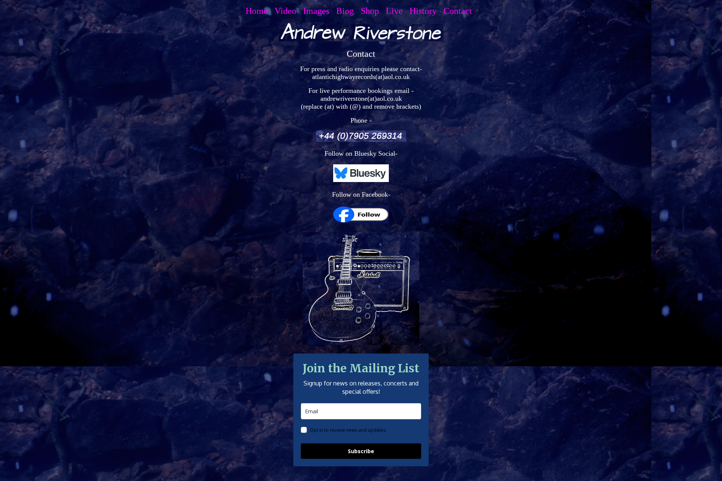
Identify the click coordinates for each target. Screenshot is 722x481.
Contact (459, 11)
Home (259, 11)
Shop (372, 11)
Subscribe (361, 451)
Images (318, 11)
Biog (347, 11)
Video (288, 11)
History (425, 11)
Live (396, 11)
